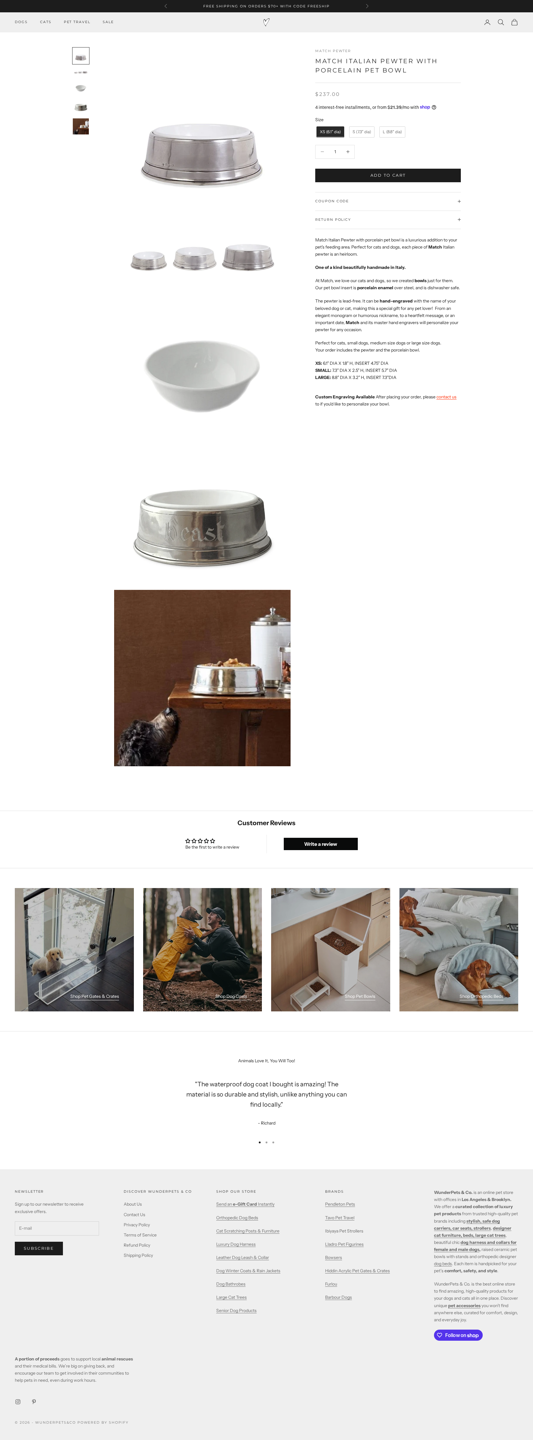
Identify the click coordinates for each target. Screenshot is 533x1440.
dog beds (443, 1263)
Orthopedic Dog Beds (237, 1217)
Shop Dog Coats (231, 996)
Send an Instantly (245, 1204)
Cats (46, 22)
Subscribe (39, 1248)
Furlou (331, 1284)
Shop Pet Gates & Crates (94, 996)
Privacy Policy (137, 1225)
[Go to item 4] (80, 107)
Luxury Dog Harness (236, 1244)
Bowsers (333, 1257)
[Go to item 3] (80, 88)
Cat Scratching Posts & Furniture (247, 1231)
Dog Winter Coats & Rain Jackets (248, 1270)
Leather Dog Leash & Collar (242, 1257)
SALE (108, 22)
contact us (446, 397)
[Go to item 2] (80, 72)
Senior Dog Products (236, 1310)
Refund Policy (137, 1245)
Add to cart (388, 175)
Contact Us (134, 1214)
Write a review (320, 844)
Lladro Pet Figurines (344, 1244)
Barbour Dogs (338, 1297)
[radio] (329, 132)
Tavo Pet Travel (339, 1217)
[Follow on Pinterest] (34, 1402)
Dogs (21, 22)
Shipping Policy (138, 1255)
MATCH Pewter (333, 51)
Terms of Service (140, 1235)
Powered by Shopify (103, 1422)
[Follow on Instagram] (18, 1402)
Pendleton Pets (340, 1204)
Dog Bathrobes (231, 1284)
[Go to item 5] (80, 126)
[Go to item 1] (80, 55)
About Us (133, 1204)
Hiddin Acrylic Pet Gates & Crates (357, 1270)
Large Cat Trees (231, 1297)
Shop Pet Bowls (360, 996)
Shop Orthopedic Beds (481, 996)
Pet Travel (77, 22)
